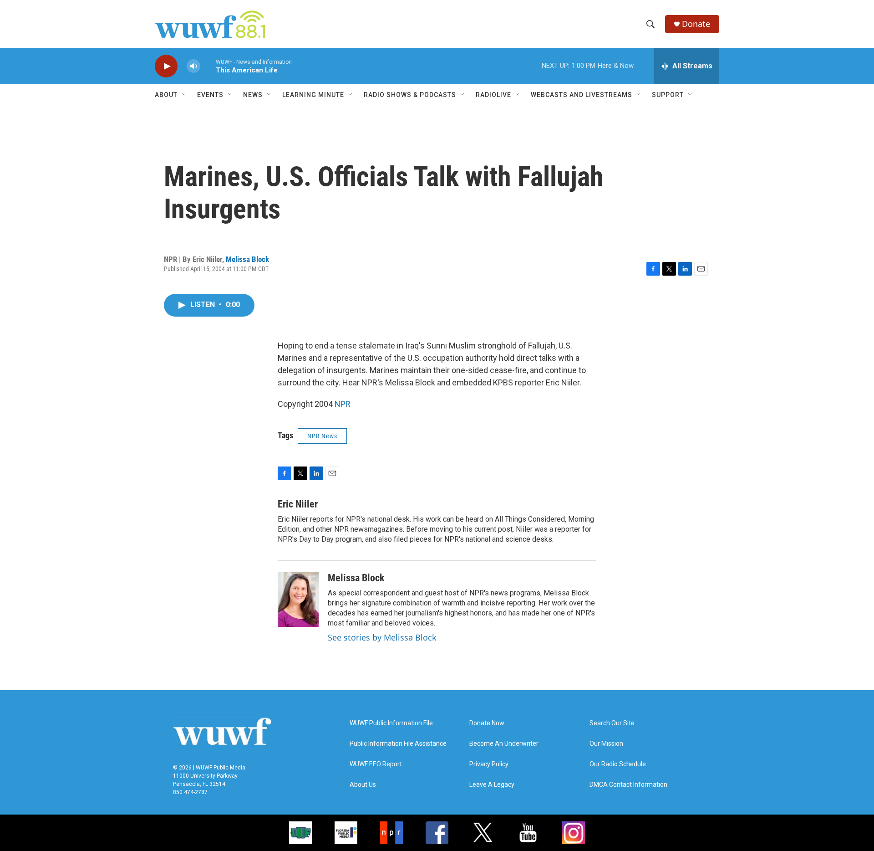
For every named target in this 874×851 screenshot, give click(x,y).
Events (210, 94)
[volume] (193, 66)
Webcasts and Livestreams (581, 94)
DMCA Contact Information (628, 784)
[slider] (208, 66)
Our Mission (606, 743)
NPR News (322, 436)
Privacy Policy (488, 764)
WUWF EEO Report (376, 764)
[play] (166, 66)
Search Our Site (612, 723)
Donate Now (486, 723)
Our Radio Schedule (617, 764)
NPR (343, 404)
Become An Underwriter (504, 743)
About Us (363, 784)
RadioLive (493, 94)
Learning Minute (313, 94)
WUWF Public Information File (391, 723)
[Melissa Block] (298, 599)
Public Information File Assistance (398, 743)
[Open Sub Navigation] (184, 94)
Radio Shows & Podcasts (410, 94)
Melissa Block (247, 259)
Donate (696, 24)
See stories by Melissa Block (382, 637)
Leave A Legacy (491, 784)
